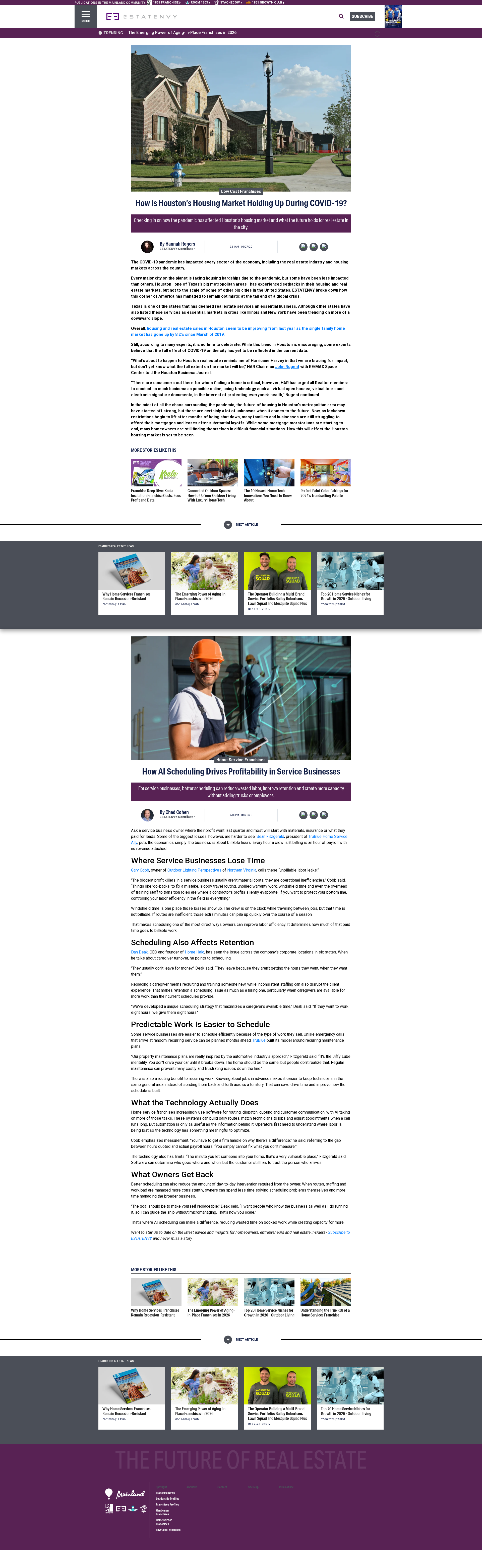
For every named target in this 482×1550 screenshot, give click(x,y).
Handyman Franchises (162, 1512)
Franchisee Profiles (167, 1504)
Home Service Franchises (241, 759)
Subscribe (362, 16)
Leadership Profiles (167, 1498)
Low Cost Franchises (241, 191)
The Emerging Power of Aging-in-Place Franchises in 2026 (182, 32)
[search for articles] (344, 17)
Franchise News (165, 1493)
